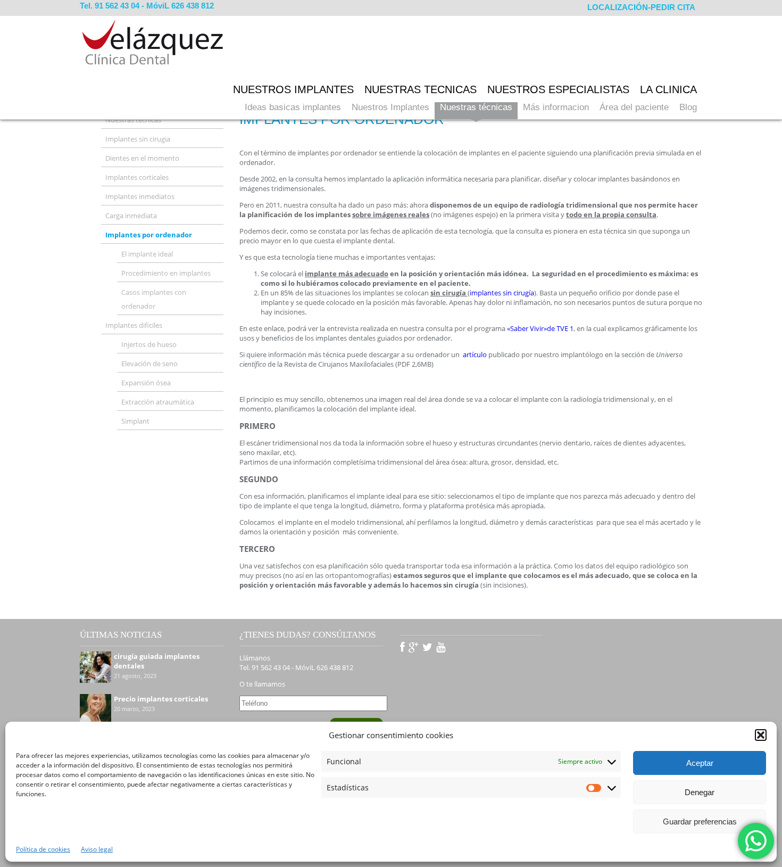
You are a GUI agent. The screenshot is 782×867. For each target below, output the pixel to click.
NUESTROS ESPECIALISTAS (558, 89)
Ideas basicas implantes (293, 107)
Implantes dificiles (133, 325)
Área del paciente (634, 107)
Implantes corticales (137, 177)
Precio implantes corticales (161, 699)
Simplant (135, 421)
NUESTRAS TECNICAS (420, 89)
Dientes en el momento (142, 158)
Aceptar (699, 762)
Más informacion (556, 107)
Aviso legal (97, 849)
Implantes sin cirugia (137, 139)
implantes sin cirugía (502, 293)
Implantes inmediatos (139, 196)
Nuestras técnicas (476, 107)
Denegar (699, 792)
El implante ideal (147, 254)
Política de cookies (43, 849)
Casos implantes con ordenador (153, 299)
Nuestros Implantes (390, 107)
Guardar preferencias (700, 821)
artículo (475, 354)
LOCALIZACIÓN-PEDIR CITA (641, 7)
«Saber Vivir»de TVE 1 (540, 328)
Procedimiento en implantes (166, 273)
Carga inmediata (131, 215)
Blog (688, 107)
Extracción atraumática (157, 402)
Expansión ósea (146, 382)
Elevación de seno (149, 363)
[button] (760, 735)
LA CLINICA (668, 89)
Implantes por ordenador (148, 235)
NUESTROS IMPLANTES (293, 89)
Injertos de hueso (149, 344)
